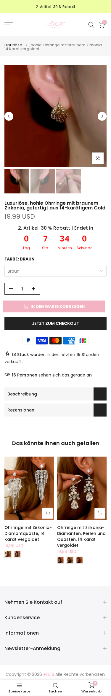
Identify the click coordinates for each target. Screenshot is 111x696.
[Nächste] (102, 116)
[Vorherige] (8, 116)
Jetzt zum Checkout (55, 323)
